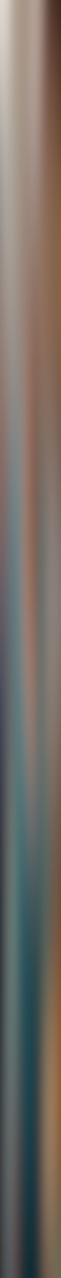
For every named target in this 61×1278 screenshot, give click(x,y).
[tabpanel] (30, 823)
